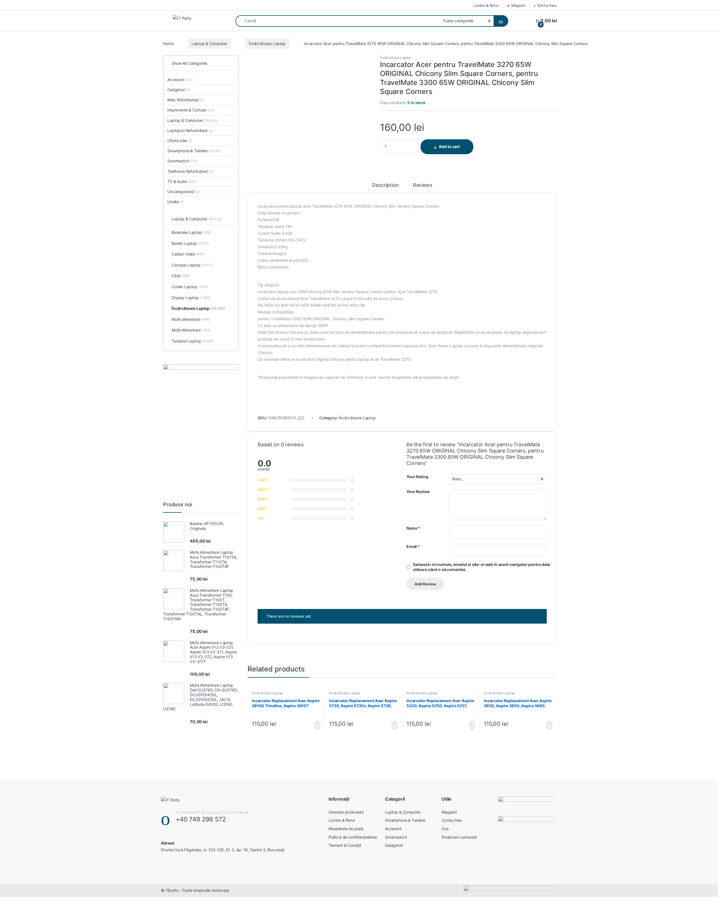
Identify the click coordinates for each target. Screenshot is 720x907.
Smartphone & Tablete (193, 150)
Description (385, 185)
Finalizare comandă (459, 837)
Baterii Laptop (190, 243)
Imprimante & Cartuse (190, 110)
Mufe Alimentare (191, 330)
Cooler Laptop (190, 286)
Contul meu (547, 5)
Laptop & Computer (209, 43)
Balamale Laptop (191, 232)
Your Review (417, 491)
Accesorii (180, 79)
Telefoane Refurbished (190, 171)
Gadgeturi (178, 89)
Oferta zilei (179, 140)
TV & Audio (181, 181)
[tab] (385, 188)
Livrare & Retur (486, 5)
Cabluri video (188, 254)
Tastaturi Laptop (192, 341)
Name (413, 528)
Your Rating (417, 476)
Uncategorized (183, 191)
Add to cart (449, 146)
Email (413, 546)
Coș (445, 828)
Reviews (422, 185)
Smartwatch (182, 160)
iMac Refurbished (185, 99)
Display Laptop (191, 297)
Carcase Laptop (192, 265)
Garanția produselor (346, 812)
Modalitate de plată (345, 828)
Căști (181, 275)
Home (168, 43)
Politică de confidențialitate (352, 837)
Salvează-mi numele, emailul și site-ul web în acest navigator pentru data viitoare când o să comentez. (481, 567)
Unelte (175, 201)
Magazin (518, 5)
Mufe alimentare (191, 319)
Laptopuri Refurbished (190, 130)
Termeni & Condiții (344, 845)
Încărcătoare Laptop (267, 43)
